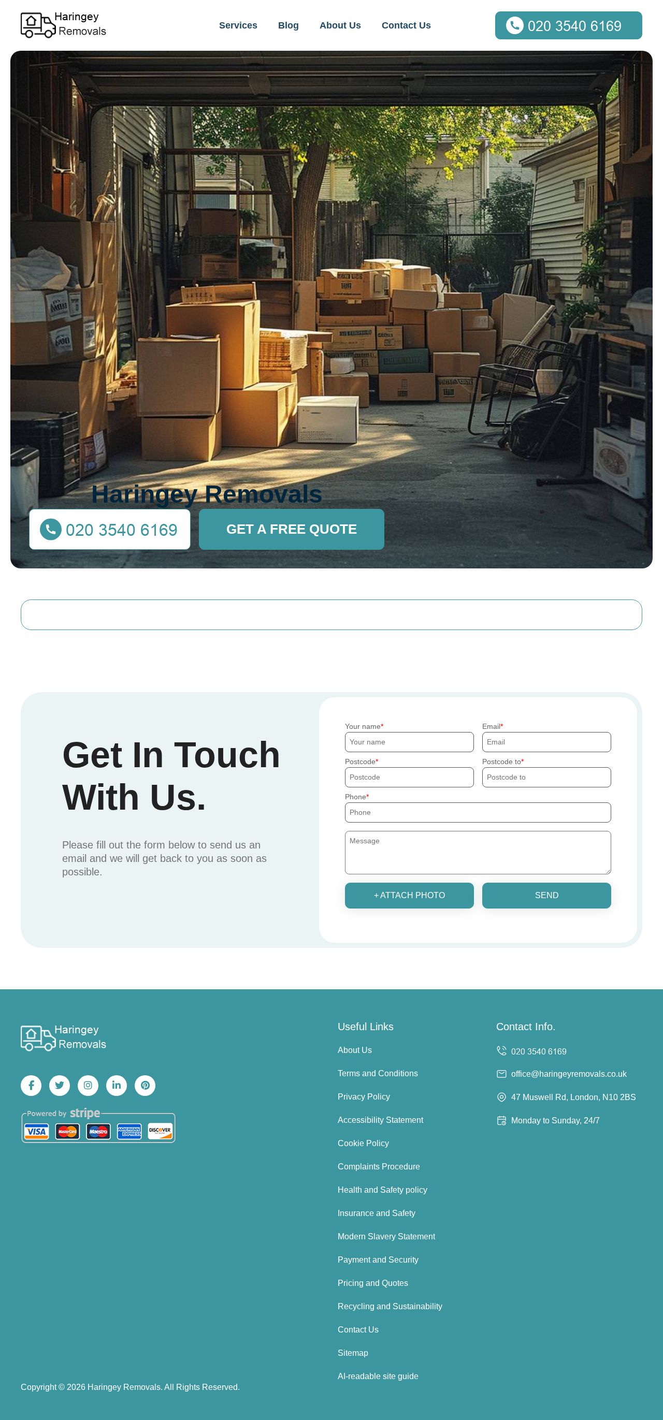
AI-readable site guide (378, 1376)
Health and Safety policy (382, 1189)
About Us (340, 25)
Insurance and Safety (376, 1213)
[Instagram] (88, 1085)
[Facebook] (31, 1085)
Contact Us (406, 25)
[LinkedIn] (116, 1085)
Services (238, 25)
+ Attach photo (409, 895)
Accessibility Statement (380, 1120)
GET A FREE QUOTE (291, 529)
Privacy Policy (364, 1096)
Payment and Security (378, 1259)
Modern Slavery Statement (386, 1236)
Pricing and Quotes (373, 1283)
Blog (288, 25)
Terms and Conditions (378, 1073)
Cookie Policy (363, 1143)
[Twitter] (59, 1085)
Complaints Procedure (379, 1166)
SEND (547, 895)
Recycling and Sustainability (390, 1306)
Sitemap (353, 1353)
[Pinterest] (145, 1085)
